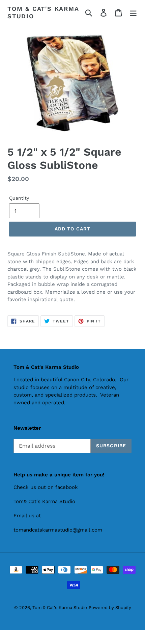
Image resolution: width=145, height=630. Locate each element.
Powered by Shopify (110, 607)
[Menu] (133, 12)
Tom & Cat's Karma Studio (43, 12)
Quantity (19, 198)
